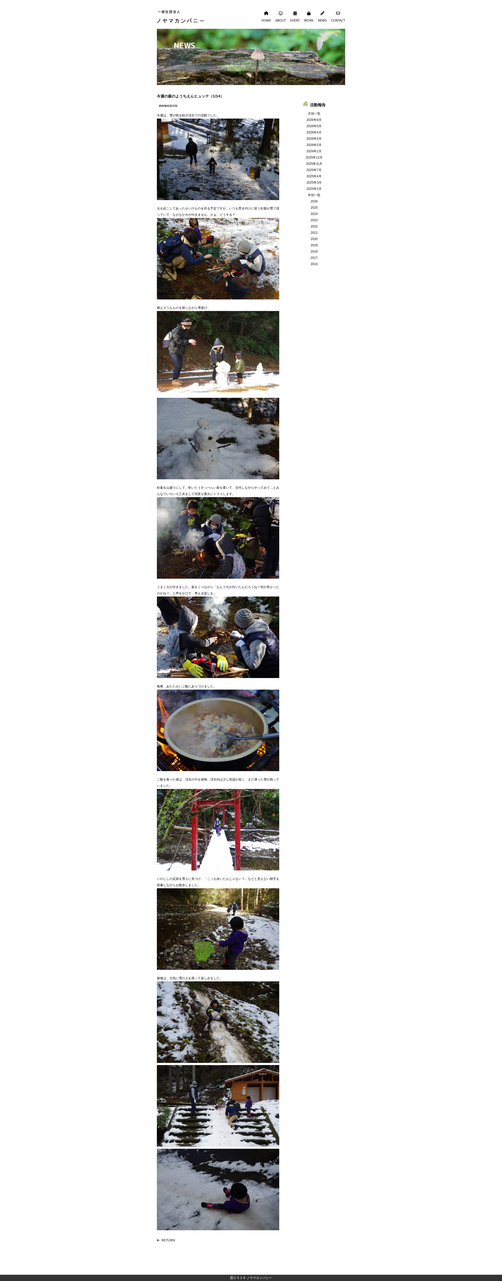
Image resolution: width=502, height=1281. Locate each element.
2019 (314, 245)
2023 (314, 220)
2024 (314, 214)
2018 (314, 251)
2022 (314, 226)
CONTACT (338, 20)
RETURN (168, 1240)
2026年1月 (314, 151)
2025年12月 (314, 157)
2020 (314, 239)
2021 (314, 232)
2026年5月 (314, 126)
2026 (314, 201)
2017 (314, 257)
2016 (314, 264)
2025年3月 (314, 182)
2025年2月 (314, 188)
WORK (309, 20)
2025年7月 (314, 170)
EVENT (295, 20)
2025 (314, 207)
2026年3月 (314, 138)
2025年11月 (314, 163)
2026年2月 (314, 145)
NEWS (322, 20)
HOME (266, 20)
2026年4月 (314, 132)
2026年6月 (314, 119)
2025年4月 (314, 176)
